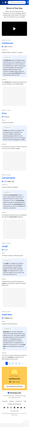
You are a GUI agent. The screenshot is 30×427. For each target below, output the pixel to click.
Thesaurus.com (28, 2)
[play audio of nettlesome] (3, 47)
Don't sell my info (14, 411)
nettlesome (7, 43)
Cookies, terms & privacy (14, 404)
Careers (11, 401)
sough (5, 246)
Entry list (5, 401)
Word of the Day (14, 376)
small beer (7, 314)
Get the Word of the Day (14, 386)
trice (4, 113)
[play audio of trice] (3, 117)
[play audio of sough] (3, 250)
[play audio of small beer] (3, 318)
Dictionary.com (5, 2)
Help (25, 401)
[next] (22, 363)
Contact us (18, 401)
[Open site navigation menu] (3, 2)
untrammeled (8, 178)
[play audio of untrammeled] (3, 181)
